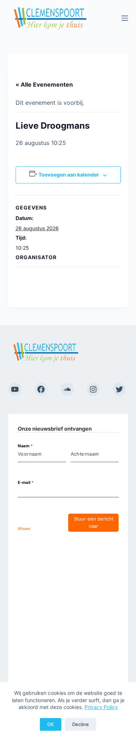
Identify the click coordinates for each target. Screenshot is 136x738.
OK (50, 724)
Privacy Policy (101, 707)
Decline (80, 724)
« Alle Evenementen (44, 84)
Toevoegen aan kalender (68, 174)
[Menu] (124, 18)
